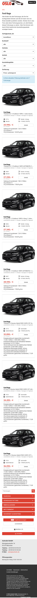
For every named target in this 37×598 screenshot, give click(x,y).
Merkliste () (19, 529)
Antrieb (4, 55)
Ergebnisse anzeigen (18, 520)
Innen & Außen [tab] (9, 505)
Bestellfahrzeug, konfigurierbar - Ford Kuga (18, 109)
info (3, 10)
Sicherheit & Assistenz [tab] (12, 514)
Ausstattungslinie (7, 62)
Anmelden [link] (19, 533)
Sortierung (5, 69)
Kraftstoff (5, 41)
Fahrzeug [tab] (7, 496)
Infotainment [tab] (9, 509)
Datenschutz (24, 570)
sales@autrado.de (13, 552)
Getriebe (5, 48)
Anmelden (9, 570)
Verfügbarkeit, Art (8, 34)
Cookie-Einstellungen (12, 572)
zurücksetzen (18, 523)
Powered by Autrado (26, 597)
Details (26, 125)
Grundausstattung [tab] (11, 500)
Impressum (16, 570)
